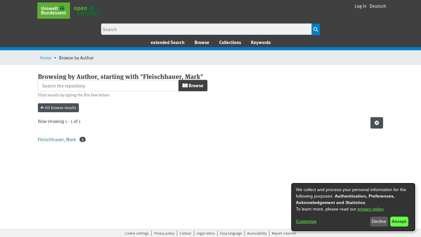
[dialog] (353, 207)
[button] (378, 6)
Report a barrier (284, 233)
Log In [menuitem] (360, 5)
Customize (306, 221)
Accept (399, 221)
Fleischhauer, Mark (57, 139)
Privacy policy (164, 233)
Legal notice (206, 233)
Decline (379, 221)
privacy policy (370, 208)
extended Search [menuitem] (168, 42)
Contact (185, 233)
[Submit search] (316, 29)
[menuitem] (202, 42)
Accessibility (257, 233)
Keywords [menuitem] (261, 42)
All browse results (60, 107)
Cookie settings (137, 233)
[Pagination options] (376, 123)
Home (45, 57)
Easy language (231, 233)
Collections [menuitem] (230, 42)
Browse (195, 85)
